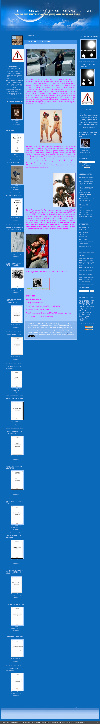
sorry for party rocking (60, 334)
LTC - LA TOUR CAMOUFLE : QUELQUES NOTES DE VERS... (55, 10)
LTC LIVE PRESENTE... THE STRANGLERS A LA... (86, 206)
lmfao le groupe (66, 327)
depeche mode (83, 319)
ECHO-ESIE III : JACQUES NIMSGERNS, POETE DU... (87, 200)
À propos (88, 109)
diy (28, 334)
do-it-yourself (33, 334)
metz (88, 314)
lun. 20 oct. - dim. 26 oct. (86, 258)
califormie (30, 332)
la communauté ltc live (85, 312)
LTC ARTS (83, 230)
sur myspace (50, 334)
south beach (48, 332)
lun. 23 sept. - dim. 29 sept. (85, 271)
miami (61, 330)
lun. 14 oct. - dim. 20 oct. (86, 269)
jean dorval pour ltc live (86, 303)
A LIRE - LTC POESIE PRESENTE (86, 247)
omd (90, 308)
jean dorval (84, 316)
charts (64, 332)
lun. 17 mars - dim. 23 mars (85, 264)
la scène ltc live (53, 325)
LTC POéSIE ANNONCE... (87, 217)
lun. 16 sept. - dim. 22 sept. (85, 275)
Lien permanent (63, 324)
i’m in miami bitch (41, 334)
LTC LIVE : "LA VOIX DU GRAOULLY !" (86, 242)
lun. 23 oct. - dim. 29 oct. (86, 279)
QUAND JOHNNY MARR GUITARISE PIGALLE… (87, 178)
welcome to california (39, 332)
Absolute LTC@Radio (86, 227)
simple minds (84, 305)
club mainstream (57, 329)
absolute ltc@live (86, 307)
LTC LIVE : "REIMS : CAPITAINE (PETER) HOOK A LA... (85, 194)
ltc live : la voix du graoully (41, 325)
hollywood (66, 330)
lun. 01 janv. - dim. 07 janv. (87, 277)
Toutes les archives (85, 281)
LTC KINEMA (83, 236)
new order (84, 301)
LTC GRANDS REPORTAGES (84, 233)
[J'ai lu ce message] (98, 722)
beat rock (41, 330)
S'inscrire (87, 163)
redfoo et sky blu (57, 327)
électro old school (66, 329)
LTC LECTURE (84, 239)
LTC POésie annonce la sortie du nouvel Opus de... (86, 183)
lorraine (83, 310)
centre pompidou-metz (39, 327)
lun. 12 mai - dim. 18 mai (86, 260)
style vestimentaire (57, 332)
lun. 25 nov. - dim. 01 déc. (87, 267)
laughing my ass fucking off (45, 329)
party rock (69, 332)
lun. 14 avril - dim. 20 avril (87, 262)
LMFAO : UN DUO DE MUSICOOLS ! (39, 41)
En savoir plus (82, 722)
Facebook (71, 334)
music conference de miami (51, 330)
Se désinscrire (88, 165)
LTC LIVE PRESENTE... (86, 210)
